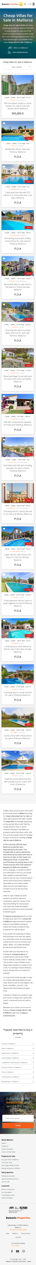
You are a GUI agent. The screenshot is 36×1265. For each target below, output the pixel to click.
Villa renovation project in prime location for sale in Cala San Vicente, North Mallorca (17, 106)
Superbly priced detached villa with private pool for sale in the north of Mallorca (17, 782)
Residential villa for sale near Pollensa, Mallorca (17, 150)
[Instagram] (24, 1251)
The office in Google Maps (18, 1230)
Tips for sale (6, 1182)
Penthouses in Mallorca (10, 1082)
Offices (4, 1143)
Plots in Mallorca (8, 1072)
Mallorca (15, 1233)
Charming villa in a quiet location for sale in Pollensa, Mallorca (18, 693)
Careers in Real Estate (8, 1152)
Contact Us (5, 1146)
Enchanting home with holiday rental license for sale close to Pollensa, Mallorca (17, 241)
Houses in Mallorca (8, 1044)
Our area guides (7, 1192)
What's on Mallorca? (21, 48)
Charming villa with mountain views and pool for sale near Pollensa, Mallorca (17, 333)
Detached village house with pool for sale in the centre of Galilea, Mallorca (17, 379)
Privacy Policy (25, 1233)
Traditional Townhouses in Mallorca (15, 1063)
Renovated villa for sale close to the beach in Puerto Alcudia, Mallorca (17, 287)
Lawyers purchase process (10, 1179)
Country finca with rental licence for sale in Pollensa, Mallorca (18, 737)
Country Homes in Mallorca (11, 1067)
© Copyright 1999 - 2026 (18, 1259)
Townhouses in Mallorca (10, 1077)
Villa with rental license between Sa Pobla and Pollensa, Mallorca (18, 423)
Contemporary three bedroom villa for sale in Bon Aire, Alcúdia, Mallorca (18, 649)
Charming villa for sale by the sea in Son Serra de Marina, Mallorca (17, 512)
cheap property (19, 954)
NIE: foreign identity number (10, 1165)
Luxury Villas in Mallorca (10, 1058)
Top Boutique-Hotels (8, 1195)
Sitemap (18, 1237)
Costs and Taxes (7, 1162)
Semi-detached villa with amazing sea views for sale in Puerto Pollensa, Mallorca (17, 468)
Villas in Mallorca (8, 1048)
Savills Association (7, 1149)
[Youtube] (17, 1251)
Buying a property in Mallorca (11, 1168)
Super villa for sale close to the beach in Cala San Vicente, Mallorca (17, 557)
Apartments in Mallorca (10, 1053)
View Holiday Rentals (20, 52)
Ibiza (7, 1233)
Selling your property (8, 1176)
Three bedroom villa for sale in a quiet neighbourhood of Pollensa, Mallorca (17, 603)
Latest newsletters (7, 1198)
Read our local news (8, 1189)
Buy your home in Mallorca (10, 1160)
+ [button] (29, 4)
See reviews (15, 1245)
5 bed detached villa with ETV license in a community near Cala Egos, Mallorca (17, 195)
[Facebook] (12, 1251)
